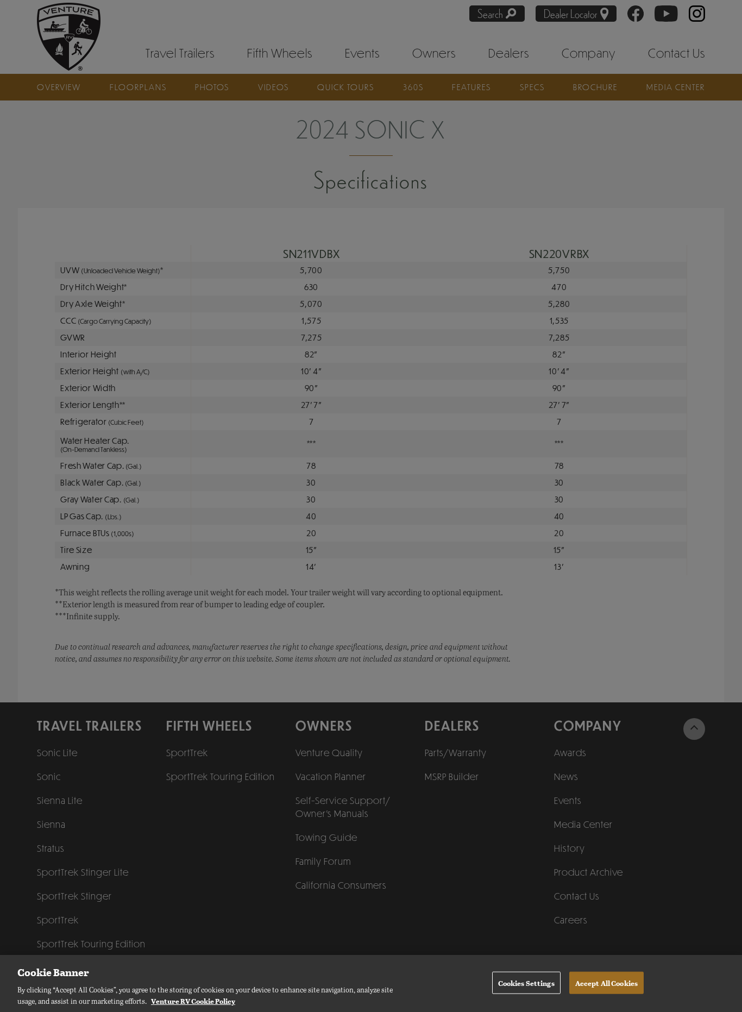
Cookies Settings (526, 982)
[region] (371, 983)
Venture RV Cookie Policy (193, 1000)
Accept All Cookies (606, 982)
